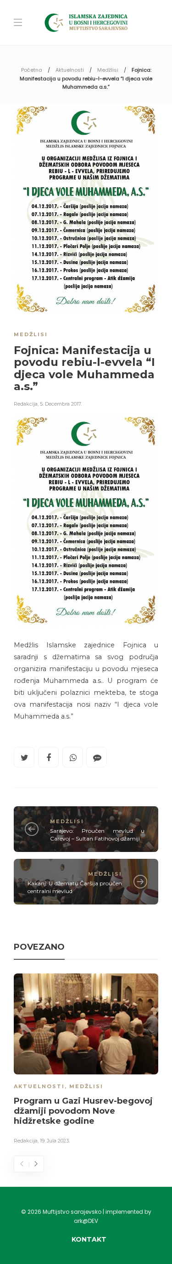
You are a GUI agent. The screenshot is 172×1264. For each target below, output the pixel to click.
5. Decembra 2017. (61, 404)
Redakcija (26, 404)
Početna (31, 70)
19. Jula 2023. (55, 1140)
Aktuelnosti (69, 70)
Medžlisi (107, 70)
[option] (86, 1060)
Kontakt (89, 1239)
